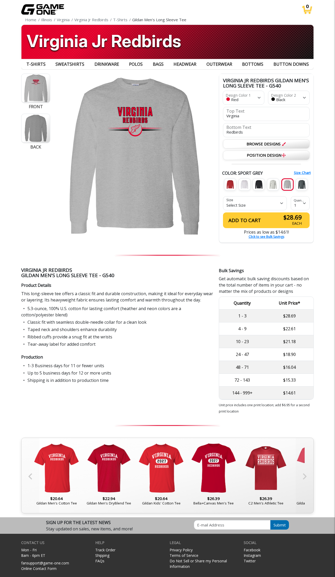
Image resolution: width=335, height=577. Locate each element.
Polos (136, 64)
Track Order (105, 549)
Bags (158, 64)
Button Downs (291, 64)
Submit (279, 524)
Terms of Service (184, 555)
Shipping (102, 555)
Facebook (252, 549)
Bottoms (252, 64)
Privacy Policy (181, 549)
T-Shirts (36, 64)
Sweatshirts (69, 64)
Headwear (185, 64)
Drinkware (106, 64)
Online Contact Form (39, 568)
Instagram (252, 555)
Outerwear (219, 64)
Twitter (250, 560)
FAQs (99, 560)
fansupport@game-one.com (45, 562)
